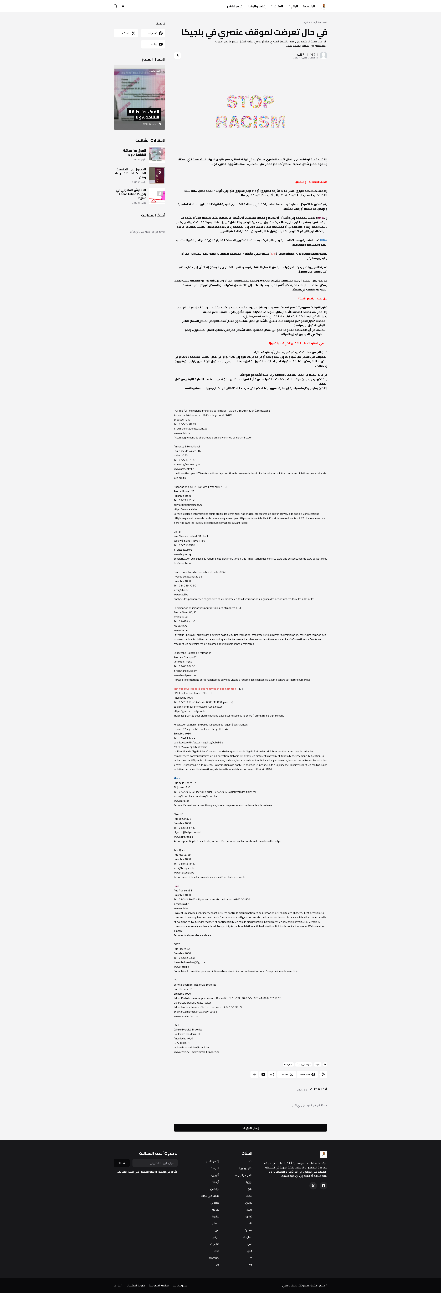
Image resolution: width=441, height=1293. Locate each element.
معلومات (288, 1064)
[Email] (263, 1074)
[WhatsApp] (272, 1074)
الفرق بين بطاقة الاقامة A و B (134, 153)
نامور (249, 1244)
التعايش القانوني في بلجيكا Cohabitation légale (131, 194)
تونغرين (215, 1203)
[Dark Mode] (124, 6)
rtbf (216, 1251)
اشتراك (122, 1163)
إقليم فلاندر (235, 6)
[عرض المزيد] (254, 1074)
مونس (215, 1237)
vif (250, 1265)
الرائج (294, 6)
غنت (250, 1223)
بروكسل (214, 1189)
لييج (217, 1230)
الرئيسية (309, 6)
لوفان (215, 1223)
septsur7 (214, 1258)
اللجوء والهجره (243, 1175)
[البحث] (117, 6)
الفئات (278, 6)
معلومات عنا (180, 1285)
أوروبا (249, 1182)
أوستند (215, 1182)
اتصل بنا (118, 1285)
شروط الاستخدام (136, 1285)
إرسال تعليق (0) (250, 1127)
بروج (250, 1189)
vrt (217, 1265)
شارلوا (215, 1216)
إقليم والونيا (257, 6)
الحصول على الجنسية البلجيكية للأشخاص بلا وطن (130, 173)
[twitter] (313, 1186)
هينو (249, 1251)
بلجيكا (305, 22)
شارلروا (248, 1216)
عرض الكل (302, 1090)
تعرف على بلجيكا (304, 1064)
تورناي (248, 1203)
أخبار (250, 1161)
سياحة (215, 1209)
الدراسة (215, 1168)
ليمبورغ (248, 1230)
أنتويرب (215, 1175)
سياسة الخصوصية (159, 1285)
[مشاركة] (177, 55)
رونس (249, 1209)
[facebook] (323, 1186)
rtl (251, 1258)
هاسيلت (214, 1244)
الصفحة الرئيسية (319, 22)
